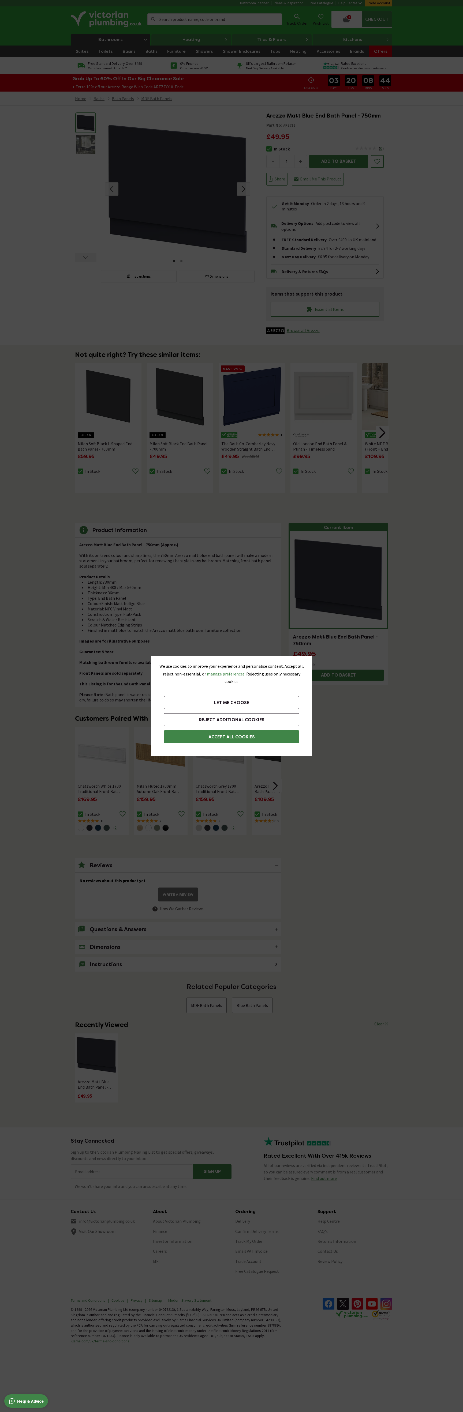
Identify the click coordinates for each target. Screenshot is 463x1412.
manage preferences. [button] (226, 674)
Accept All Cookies (231, 737)
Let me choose (231, 702)
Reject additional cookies (231, 720)
